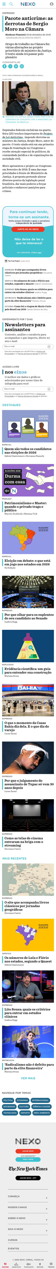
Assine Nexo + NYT (28, 1178)
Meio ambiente (42, 1113)
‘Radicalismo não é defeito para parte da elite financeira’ (29, 1066)
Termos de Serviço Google (28, 354)
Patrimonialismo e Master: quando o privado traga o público (25, 506)
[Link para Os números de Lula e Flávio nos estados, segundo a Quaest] (28, 935)
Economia (22, 1100)
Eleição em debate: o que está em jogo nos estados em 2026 (27, 562)
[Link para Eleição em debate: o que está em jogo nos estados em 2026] (28, 538)
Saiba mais (25, 261)
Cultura (24, 1106)
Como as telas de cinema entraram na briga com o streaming (23, 841)
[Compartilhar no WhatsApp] (22, 66)
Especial (6, 445)
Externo (9, 307)
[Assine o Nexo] (5, 1265)
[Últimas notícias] (40, 1265)
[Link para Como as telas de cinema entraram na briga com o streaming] (28, 815)
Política (8, 1100)
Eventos (13, 1248)
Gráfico (9, 281)
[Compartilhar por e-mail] (16, 66)
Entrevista (10, 298)
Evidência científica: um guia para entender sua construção (28, 670)
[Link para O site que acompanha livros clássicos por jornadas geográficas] (28, 879)
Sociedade (9, 1106)
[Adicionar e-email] (49, 346)
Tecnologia (10, 1113)
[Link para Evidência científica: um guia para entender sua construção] (28, 646)
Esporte (25, 1113)
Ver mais (28, 1078)
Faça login (28, 1159)
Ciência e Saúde (41, 1106)
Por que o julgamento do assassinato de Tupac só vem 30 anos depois (29, 784)
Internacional (40, 1100)
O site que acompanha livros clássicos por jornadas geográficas (26, 906)
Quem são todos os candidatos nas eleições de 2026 (28, 450)
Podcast (7, 499)
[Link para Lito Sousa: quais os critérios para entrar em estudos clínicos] (28, 986)
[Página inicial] (28, 4)
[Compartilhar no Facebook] (4, 66)
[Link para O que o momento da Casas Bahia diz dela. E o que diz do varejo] (28, 700)
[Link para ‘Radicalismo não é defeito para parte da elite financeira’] (28, 1042)
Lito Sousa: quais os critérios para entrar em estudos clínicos (27, 1013)
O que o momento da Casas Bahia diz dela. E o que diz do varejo (26, 726)
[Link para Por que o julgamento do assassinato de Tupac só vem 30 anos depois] (28, 757)
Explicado (8, 665)
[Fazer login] (52, 4)
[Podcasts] (28, 1265)
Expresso (9, 270)
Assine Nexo (28, 1151)
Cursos (12, 1240)
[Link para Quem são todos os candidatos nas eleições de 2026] (28, 426)
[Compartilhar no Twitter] (10, 66)
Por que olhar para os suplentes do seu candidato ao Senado (29, 616)
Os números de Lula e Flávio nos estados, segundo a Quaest (28, 959)
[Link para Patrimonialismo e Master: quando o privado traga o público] (28, 480)
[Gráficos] (16, 1265)
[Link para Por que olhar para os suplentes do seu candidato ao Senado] (28, 592)
